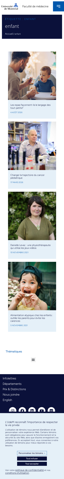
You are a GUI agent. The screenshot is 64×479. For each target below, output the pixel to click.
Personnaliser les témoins (32, 453)
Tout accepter (32, 464)
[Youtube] (41, 411)
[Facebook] (22, 411)
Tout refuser (32, 458)
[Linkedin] (32, 411)
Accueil (9, 33)
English (7, 400)
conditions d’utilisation (17, 473)
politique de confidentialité (29, 470)
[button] (33, 359)
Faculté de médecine (35, 6)
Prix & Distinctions (14, 389)
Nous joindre (11, 394)
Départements (12, 384)
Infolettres (9, 378)
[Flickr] (51, 411)
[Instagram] (12, 411)
